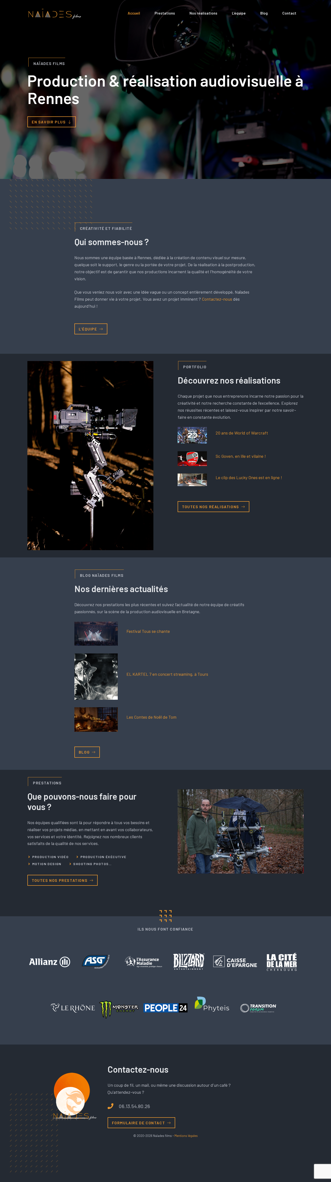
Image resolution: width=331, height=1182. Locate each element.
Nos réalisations (203, 13)
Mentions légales (186, 1136)
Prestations (165, 13)
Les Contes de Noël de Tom (151, 717)
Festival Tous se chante (148, 631)
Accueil (134, 13)
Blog (264, 13)
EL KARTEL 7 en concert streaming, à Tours (167, 674)
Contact (289, 13)
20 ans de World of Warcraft (242, 432)
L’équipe (239, 13)
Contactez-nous (217, 299)
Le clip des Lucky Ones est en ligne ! (249, 477)
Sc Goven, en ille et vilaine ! (241, 456)
